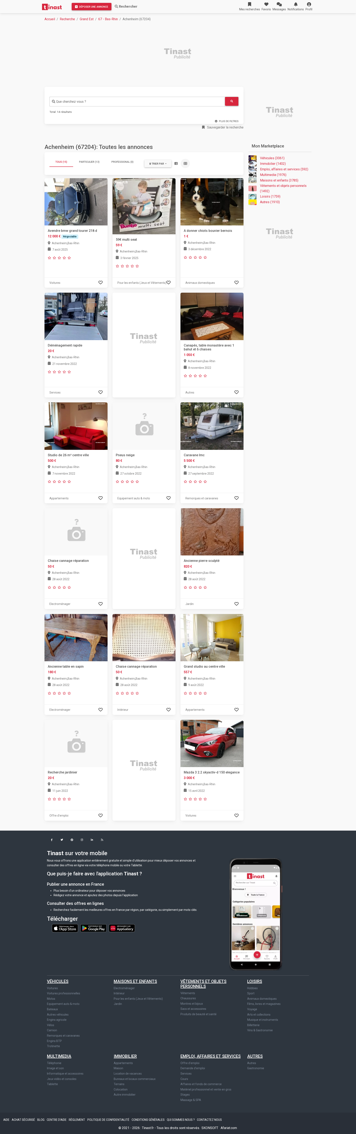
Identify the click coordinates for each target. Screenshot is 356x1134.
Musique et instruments (262, 1019)
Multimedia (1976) (273, 175)
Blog (41, 1119)
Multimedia (59, 1056)
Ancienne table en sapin (66, 666)
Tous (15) (61, 161)
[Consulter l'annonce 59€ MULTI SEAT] (144, 206)
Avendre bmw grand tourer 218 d (72, 231)
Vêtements (187, 993)
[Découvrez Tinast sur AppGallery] (122, 927)
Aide (6, 1119)
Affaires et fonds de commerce (201, 1084)
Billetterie (253, 1025)
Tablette (52, 1084)
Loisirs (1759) (270, 196)
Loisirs (254, 981)
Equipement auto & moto (63, 1004)
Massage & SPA (190, 1100)
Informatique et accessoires (65, 1073)
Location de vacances (128, 1073)
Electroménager (124, 988)
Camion (52, 1030)
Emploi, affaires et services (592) (284, 169)
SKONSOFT (210, 1128)
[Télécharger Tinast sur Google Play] (93, 927)
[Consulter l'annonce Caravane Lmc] (212, 426)
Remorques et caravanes (63, 1035)
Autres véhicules (58, 1014)
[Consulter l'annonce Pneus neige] (144, 426)
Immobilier (125, 1056)
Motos (51, 998)
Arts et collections (259, 1014)
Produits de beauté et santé (198, 1014)
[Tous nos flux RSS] (102, 840)
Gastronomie (255, 1068)
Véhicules (57, 981)
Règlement (77, 1119)
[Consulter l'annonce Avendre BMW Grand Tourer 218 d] (76, 202)
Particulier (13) (89, 161)
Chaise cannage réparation (68, 561)
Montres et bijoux (191, 1003)
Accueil (49, 19)
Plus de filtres (229, 121)
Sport (250, 993)
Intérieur (119, 993)
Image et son (55, 1068)
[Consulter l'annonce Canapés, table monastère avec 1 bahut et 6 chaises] (212, 316)
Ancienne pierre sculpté (201, 561)
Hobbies (252, 988)
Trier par (158, 163)
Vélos (50, 1025)
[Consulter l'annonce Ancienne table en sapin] (76, 637)
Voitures (52, 988)
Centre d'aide (57, 1119)
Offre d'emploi (189, 1063)
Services (186, 1073)
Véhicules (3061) (272, 158)
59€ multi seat (126, 240)
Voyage (252, 1009)
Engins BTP (54, 1041)
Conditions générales (148, 1119)
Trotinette (53, 1046)
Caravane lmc (194, 455)
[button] (309, 7)
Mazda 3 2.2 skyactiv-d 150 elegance (212, 772)
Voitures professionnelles (63, 993)
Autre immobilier (125, 1094)
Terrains (119, 1084)
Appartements (123, 1063)
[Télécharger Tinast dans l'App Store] (65, 927)
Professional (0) (122, 161)
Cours (184, 1079)
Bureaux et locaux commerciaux (135, 1079)
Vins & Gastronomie (260, 1030)
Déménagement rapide (65, 345)
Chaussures (188, 998)
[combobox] (137, 101)
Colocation (121, 1089)
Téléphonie (54, 1063)
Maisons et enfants (135, 981)
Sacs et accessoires (193, 1008)
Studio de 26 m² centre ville (68, 455)
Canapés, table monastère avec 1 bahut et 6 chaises (209, 347)
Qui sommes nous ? (181, 1119)
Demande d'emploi (192, 1068)
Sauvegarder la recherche (225, 127)
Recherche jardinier (62, 772)
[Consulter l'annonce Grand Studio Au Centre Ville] (212, 637)
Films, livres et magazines (264, 1004)
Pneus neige (125, 455)
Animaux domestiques (262, 998)
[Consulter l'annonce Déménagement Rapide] (76, 316)
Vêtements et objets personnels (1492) (283, 188)
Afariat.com (229, 1128)
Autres (255, 1056)
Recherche (67, 19)
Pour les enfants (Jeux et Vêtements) (138, 998)
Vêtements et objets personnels (203, 984)
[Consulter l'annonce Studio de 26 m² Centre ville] (76, 426)
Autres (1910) (270, 202)
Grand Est (87, 19)
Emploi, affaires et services (210, 1056)
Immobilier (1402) (273, 164)
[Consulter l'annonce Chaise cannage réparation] (76, 532)
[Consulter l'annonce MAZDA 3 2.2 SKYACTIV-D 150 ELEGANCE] (212, 743)
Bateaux (52, 1009)
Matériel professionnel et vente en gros (205, 1089)
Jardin (118, 1004)
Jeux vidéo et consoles (61, 1079)
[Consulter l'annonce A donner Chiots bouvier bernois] (212, 202)
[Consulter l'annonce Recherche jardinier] (76, 743)
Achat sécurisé (24, 1119)
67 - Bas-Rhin (108, 19)
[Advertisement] (168, 54)
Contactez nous (209, 1119)
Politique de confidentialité (108, 1119)
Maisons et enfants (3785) (279, 180)
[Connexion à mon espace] (100, 283)
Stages (185, 1094)
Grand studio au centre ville (204, 666)
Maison (118, 1068)
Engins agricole (57, 1019)
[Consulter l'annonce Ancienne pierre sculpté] (212, 532)
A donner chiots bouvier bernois (208, 231)
